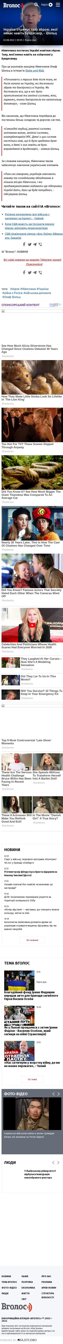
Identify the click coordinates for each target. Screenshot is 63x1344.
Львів (25, 1276)
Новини (6, 1276)
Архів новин (48, 1287)
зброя (15, 289)
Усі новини (32, 940)
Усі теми (32, 1079)
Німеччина (29, 289)
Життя (25, 1293)
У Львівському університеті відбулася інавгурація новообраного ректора (40, 1174)
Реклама (46, 1282)
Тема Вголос (9, 1282)
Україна (43, 289)
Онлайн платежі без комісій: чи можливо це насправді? (28, 886)
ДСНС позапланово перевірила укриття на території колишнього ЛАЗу (27, 899)
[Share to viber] (40, 245)
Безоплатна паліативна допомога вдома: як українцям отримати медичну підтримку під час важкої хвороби (30, 926)
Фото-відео (9, 1287)
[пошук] (36, 4)
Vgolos (13, 6)
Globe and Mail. (34, 70)
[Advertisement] (31, 1227)
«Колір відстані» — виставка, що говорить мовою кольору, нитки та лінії (31, 911)
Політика (27, 1282)
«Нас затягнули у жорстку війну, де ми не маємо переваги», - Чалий (32, 1064)
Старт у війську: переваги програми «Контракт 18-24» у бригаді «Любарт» (30, 861)
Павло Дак (30, 40)
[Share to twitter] (29, 245)
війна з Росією (13, 293)
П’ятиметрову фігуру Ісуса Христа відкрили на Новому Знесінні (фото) (30, 873)
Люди (5, 1293)
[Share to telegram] (35, 245)
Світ (24, 1299)
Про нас (46, 1276)
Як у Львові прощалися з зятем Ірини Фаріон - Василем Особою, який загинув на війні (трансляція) (30, 1031)
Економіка (28, 1287)
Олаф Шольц (12, 297)
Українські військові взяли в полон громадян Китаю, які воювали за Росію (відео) (29, 1135)
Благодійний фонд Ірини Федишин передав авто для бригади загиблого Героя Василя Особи (31, 996)
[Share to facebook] (24, 245)
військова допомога (38, 293)
